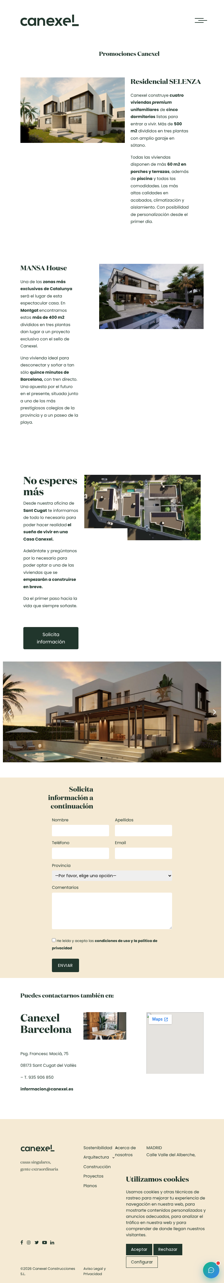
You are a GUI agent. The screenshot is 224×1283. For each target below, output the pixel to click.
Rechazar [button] (167, 1249)
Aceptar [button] (139, 1249)
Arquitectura (96, 1157)
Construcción (97, 1167)
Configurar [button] (142, 1262)
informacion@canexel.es (46, 1089)
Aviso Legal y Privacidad (94, 1271)
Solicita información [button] (51, 638)
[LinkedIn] (52, 1242)
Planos (90, 1186)
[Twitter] (37, 1242)
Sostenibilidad (97, 1148)
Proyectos (93, 1176)
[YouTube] (45, 1242)
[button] (9, 712)
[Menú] (199, 20)
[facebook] (22, 1242)
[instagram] (29, 1242)
